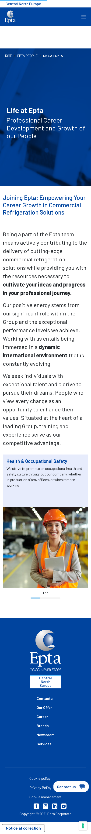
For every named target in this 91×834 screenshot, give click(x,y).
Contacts (45, 698)
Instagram (45, 806)
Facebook (36, 806)
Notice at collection (23, 828)
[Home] (10, 16)
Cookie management (45, 797)
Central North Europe (23, 3)
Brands (43, 725)
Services (44, 744)
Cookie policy (39, 778)
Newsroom (46, 734)
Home (8, 56)
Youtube (63, 806)
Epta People (27, 56)
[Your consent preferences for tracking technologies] (82, 825)
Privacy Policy (40, 787)
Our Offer (44, 707)
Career (42, 716)
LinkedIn (54, 806)
